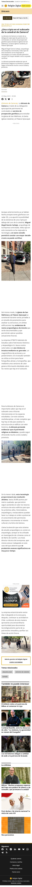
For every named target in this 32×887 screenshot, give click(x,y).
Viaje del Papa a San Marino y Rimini (21, 18)
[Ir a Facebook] (2, 849)
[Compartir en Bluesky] (9, 99)
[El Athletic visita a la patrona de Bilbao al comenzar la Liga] (16, 694)
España (5, 677)
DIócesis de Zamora (22, 672)
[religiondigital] (16, 878)
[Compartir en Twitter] (6, 99)
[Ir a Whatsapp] (27, 849)
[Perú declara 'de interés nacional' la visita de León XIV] (16, 801)
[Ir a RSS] (7, 852)
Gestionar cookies (16, 883)
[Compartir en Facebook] (2, 99)
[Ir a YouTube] (19, 849)
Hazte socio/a (26, 6)
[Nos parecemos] (16, 825)
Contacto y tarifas (16, 862)
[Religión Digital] (13, 6)
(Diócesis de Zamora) (9, 103)
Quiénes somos (16, 859)
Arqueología (7, 672)
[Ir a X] (7, 849)
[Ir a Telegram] (2, 852)
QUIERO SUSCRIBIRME (16, 662)
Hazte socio (16, 872)
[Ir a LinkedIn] (15, 849)
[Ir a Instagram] (11, 849)
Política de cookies (16, 869)
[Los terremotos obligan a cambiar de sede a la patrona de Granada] (16, 744)
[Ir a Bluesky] (23, 849)
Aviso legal (16, 865)
